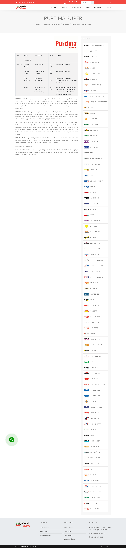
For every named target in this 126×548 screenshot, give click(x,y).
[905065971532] (11, 439)
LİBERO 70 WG (94, 283)
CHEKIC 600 (93, 130)
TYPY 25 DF (93, 503)
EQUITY (92, 175)
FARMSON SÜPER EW (96, 181)
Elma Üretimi (69, 527)
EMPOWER (93, 170)
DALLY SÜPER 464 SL (96, 158)
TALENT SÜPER (94, 452)
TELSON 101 (93, 469)
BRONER (92, 113)
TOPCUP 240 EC (95, 492)
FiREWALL (92, 192)
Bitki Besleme (45, 527)
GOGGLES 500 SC (95, 215)
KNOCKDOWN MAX (95, 271)
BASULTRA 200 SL (95, 85)
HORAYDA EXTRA (95, 243)
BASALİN (92, 68)
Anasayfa (53, 7)
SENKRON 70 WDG (95, 407)
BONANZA (92, 107)
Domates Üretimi (70, 539)
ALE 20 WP (93, 51)
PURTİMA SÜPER (86, 24)
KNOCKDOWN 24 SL (96, 260)
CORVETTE (93, 153)
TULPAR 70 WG (94, 497)
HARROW (92, 237)
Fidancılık (68, 531)
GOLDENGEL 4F (94, 220)
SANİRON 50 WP (94, 396)
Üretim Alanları (76, 7)
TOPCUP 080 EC (95, 486)
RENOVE (92, 333)
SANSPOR (92, 401)
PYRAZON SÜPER (95, 316)
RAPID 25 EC (93, 328)
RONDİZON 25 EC (95, 356)
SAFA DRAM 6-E (94, 373)
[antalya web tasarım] (106, 546)
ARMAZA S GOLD (95, 57)
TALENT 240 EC (94, 446)
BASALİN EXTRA (94, 73)
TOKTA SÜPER (94, 480)
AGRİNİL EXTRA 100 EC (97, 45)
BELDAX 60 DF (94, 90)
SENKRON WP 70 (95, 413)
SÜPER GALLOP (94, 441)
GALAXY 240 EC (95, 203)
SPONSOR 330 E (94, 418)
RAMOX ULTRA (94, 322)
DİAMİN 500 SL (94, 164)
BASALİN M (93, 79)
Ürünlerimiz (97, 7)
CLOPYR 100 (93, 147)
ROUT (91, 362)
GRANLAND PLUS (95, 232)
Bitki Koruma (44, 531)
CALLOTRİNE (93, 124)
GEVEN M (92, 209)
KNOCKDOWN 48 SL (96, 266)
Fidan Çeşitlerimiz (46, 535)
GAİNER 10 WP (94, 198)
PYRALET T (93, 311)
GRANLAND (93, 226)
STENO (91, 435)
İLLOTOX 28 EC (94, 249)
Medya (87, 7)
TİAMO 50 (92, 475)
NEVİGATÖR (93, 288)
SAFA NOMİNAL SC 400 (97, 384)
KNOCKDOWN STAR (96, 277)
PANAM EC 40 (94, 300)
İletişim (108, 7)
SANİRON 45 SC (94, 390)
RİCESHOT (93, 350)
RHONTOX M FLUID (95, 345)
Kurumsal (64, 7)
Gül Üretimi (68, 535)
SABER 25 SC (93, 367)
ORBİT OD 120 (94, 294)
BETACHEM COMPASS (96, 96)
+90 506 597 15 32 (96, 537)
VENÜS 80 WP (94, 509)
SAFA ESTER (93, 379)
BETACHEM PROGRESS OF (98, 102)
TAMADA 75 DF (94, 458)
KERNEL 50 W (94, 254)
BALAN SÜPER (94, 62)
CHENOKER (93, 136)
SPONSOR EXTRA (95, 424)
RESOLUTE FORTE (95, 339)
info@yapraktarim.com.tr (25, 2)
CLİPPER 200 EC (95, 141)
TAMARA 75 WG (94, 463)
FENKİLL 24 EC (94, 187)
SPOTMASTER (94, 430)
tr (110, 2)
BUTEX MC (93, 119)
